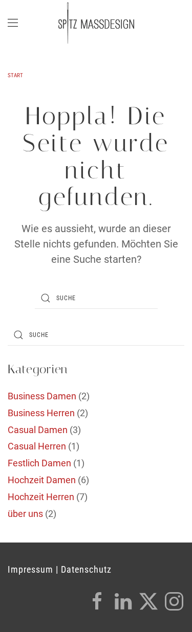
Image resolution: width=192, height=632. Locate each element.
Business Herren (41, 413)
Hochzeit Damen (42, 480)
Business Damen (42, 396)
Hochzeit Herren (41, 496)
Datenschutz (86, 569)
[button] (13, 23)
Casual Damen (38, 429)
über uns (25, 513)
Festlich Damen (39, 463)
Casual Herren (37, 446)
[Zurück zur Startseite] (96, 23)
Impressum (30, 569)
